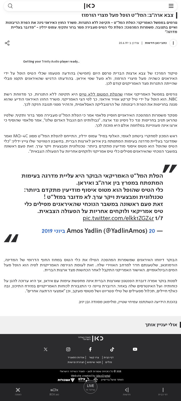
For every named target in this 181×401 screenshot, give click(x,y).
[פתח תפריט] (171, 6)
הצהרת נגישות (76, 362)
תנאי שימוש (94, 362)
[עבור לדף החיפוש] (10, 6)
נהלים (108, 362)
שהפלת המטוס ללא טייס (101, 94)
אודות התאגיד (76, 357)
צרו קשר (94, 357)
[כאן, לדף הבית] (89, 6)
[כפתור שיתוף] (7, 43)
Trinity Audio (50, 61)
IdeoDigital (103, 376)
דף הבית (109, 357)
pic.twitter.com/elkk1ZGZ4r (118, 218)
